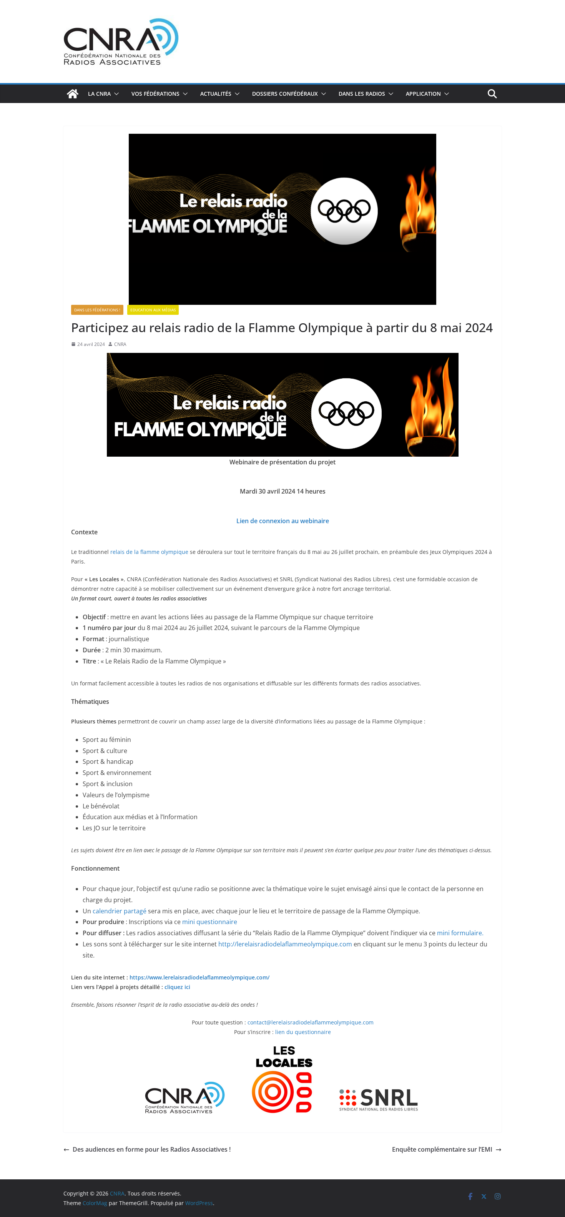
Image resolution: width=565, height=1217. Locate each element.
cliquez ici (177, 987)
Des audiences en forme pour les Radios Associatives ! (152, 1149)
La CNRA (99, 93)
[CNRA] (72, 94)
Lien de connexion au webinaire (282, 521)
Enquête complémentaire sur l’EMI (442, 1149)
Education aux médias (153, 310)
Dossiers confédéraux (285, 93)
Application (423, 93)
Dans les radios (362, 93)
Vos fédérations (155, 93)
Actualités (215, 93)
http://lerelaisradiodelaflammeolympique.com (285, 944)
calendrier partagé (119, 911)
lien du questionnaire (303, 1032)
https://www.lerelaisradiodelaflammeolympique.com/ (199, 977)
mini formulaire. (460, 933)
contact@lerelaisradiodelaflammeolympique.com (311, 1022)
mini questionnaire (209, 922)
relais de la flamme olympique (150, 551)
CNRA (120, 344)
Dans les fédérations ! (97, 310)
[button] (115, 93)
